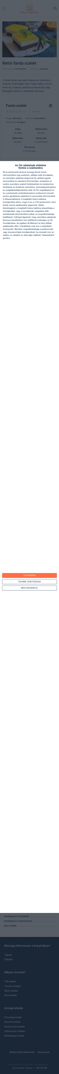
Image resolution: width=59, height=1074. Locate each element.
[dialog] (29, 537)
